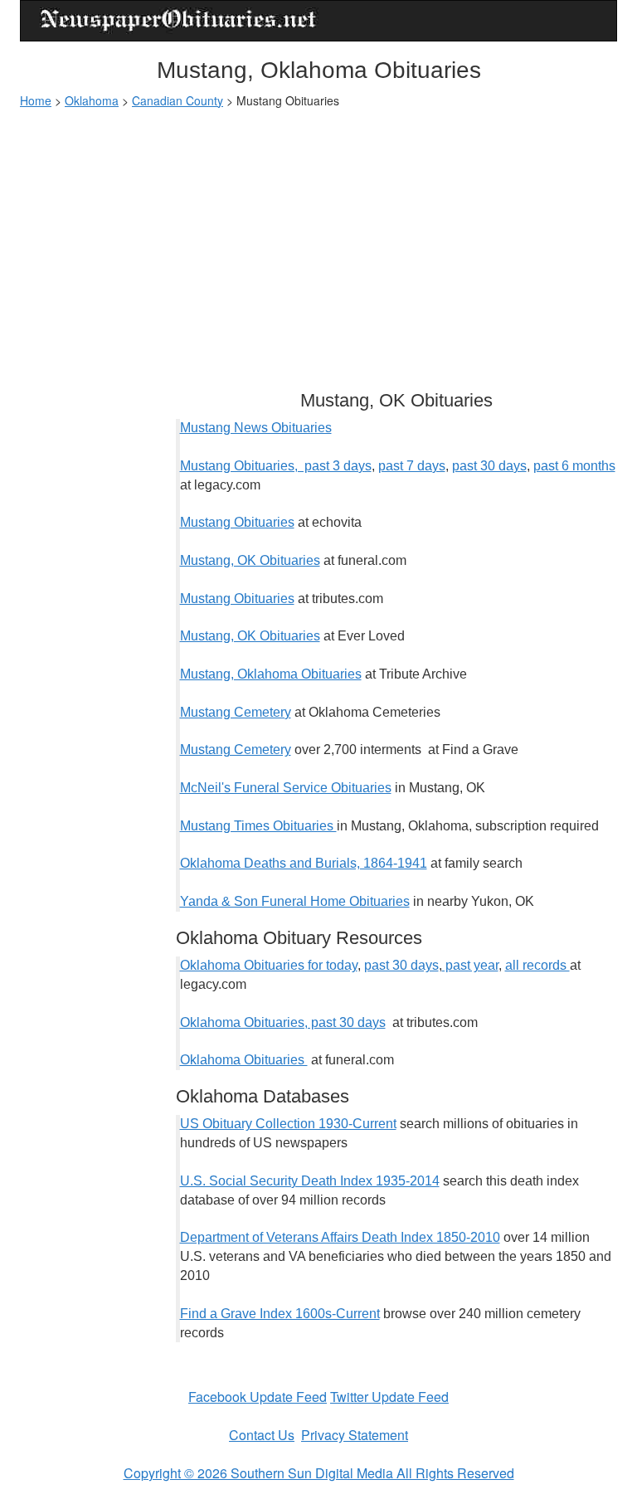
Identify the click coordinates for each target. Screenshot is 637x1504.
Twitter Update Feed (389, 1396)
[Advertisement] (318, 241)
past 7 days (411, 466)
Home (35, 100)
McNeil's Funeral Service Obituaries (285, 788)
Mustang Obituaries (237, 522)
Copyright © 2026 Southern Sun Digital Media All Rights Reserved (319, 1472)
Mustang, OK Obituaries (250, 560)
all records (537, 965)
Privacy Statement (354, 1434)
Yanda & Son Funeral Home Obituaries (295, 901)
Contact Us (261, 1434)
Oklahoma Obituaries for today (268, 965)
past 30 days (489, 466)
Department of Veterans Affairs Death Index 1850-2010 (340, 1237)
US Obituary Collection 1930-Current (288, 1124)
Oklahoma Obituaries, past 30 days (283, 1022)
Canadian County (177, 100)
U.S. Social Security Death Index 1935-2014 (310, 1181)
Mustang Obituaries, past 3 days (276, 466)
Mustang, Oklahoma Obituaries (271, 674)
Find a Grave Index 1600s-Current (280, 1314)
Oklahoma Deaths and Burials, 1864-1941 (303, 863)
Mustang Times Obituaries (258, 826)
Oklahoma (92, 100)
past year (470, 965)
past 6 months (574, 466)
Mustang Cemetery (235, 712)
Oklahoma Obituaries (244, 1060)
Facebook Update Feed (257, 1396)
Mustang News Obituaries (256, 428)
